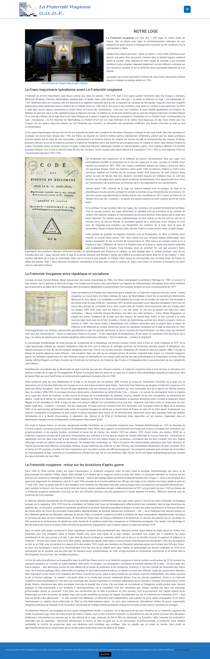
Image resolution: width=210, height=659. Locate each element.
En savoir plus (182, 649)
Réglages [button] (196, 649)
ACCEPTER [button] (105, 654)
